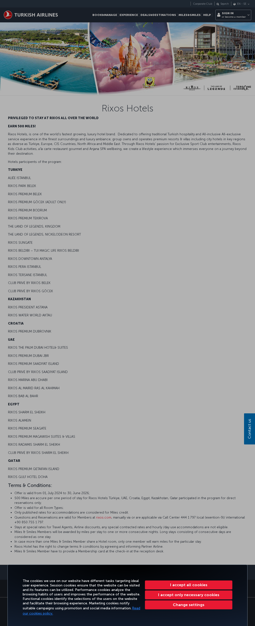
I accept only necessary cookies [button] (188, 594)
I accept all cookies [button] (188, 584)
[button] (188, 604)
